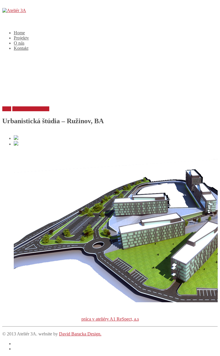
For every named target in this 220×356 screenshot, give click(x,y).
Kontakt (21, 48)
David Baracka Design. (80, 333)
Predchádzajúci (35, 108)
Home (19, 32)
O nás (19, 43)
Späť (6, 108)
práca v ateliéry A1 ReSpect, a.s (110, 319)
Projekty (21, 37)
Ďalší (17, 108)
